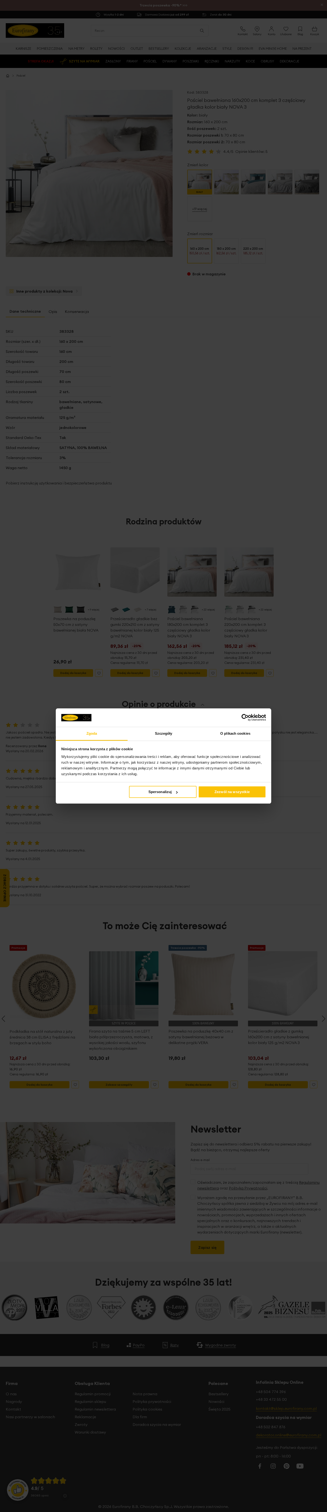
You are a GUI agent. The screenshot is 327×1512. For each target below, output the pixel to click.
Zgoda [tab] (91, 733)
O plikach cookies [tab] (235, 733)
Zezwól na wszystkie (232, 792)
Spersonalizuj (160, 792)
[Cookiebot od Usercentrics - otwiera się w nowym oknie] (245, 717)
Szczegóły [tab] (163, 733)
